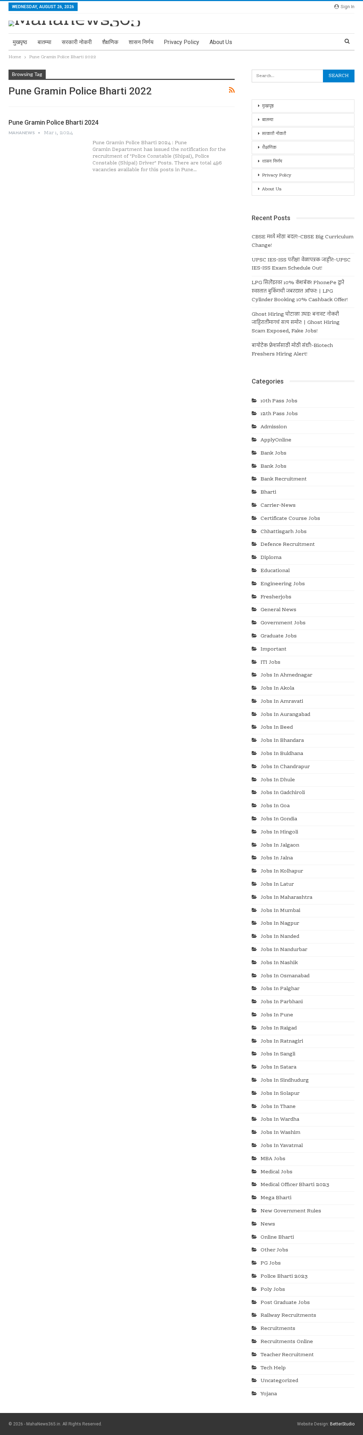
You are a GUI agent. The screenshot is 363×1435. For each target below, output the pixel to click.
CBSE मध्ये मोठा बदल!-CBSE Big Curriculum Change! (302, 241)
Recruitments (278, 1329)
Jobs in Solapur (280, 1093)
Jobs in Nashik (279, 963)
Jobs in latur (277, 884)
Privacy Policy (181, 42)
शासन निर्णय (141, 42)
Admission (274, 427)
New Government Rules (291, 1211)
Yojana (269, 1394)
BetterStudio (342, 1424)
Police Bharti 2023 (284, 1276)
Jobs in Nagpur (280, 923)
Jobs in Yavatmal (282, 1146)
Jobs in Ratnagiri (282, 1041)
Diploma (271, 558)
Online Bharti (277, 1237)
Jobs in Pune (277, 1015)
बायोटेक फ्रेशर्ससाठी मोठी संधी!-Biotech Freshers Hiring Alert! (292, 350)
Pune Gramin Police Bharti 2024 (54, 122)
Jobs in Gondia (279, 819)
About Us (221, 42)
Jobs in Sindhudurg (285, 1080)
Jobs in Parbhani (282, 1002)
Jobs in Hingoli (279, 832)
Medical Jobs (276, 1172)
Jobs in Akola (277, 688)
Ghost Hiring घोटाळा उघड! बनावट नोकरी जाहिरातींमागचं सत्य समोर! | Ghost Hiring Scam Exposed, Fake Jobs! (296, 323)
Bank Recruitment (284, 479)
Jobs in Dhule (278, 780)
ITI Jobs (270, 662)
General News (278, 610)
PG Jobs (271, 1263)
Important (273, 649)
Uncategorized (279, 1381)
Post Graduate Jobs (285, 1303)
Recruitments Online (287, 1342)
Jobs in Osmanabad (285, 976)
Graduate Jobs (279, 636)
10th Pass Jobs (279, 401)
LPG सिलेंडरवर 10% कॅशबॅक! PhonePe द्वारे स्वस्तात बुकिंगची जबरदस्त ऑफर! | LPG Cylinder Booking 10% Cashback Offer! (300, 291)
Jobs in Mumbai (280, 911)
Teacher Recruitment (287, 1355)
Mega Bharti (276, 1198)
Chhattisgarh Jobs (284, 532)
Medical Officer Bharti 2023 (295, 1185)
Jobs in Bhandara (282, 740)
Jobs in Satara (278, 1067)
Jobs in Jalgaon (280, 845)
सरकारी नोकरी (77, 42)
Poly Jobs (273, 1289)
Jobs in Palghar (280, 989)
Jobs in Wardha (280, 1119)
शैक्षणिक (110, 42)
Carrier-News (278, 505)
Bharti (268, 492)
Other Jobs (274, 1250)
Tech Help (273, 1368)
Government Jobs (283, 623)
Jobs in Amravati (282, 701)
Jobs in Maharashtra (286, 897)
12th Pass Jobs (279, 414)
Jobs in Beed (277, 727)
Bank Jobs (273, 453)
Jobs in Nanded (280, 937)
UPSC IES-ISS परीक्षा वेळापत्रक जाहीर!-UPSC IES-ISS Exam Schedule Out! (301, 264)
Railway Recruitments (288, 1315)
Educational (275, 571)
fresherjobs (276, 597)
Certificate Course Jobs (290, 519)
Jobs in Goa (275, 806)
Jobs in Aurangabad (285, 715)
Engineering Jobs (283, 584)
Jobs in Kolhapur (282, 871)
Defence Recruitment (288, 544)
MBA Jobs (273, 1159)
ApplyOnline (276, 440)
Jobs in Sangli (278, 1054)
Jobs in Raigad (279, 1028)
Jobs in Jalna (277, 858)
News (268, 1224)
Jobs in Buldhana (282, 754)
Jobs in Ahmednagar (286, 675)
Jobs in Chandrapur (285, 767)
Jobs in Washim (280, 1133)
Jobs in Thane (278, 1107)
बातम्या (44, 42)
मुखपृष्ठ (20, 42)
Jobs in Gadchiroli (283, 793)
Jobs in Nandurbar (284, 950)
